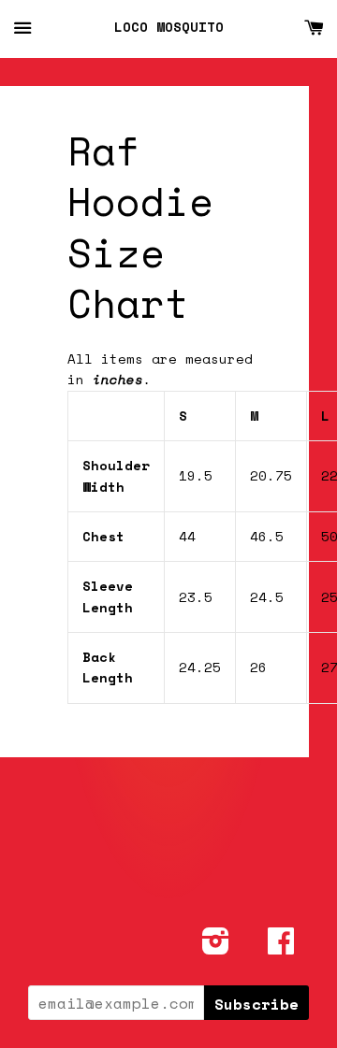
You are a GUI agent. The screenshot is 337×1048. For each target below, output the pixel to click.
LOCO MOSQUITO (169, 26)
